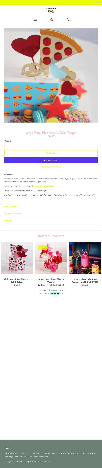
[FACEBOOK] (94, 2)
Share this (8, 220)
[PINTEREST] (97, 2)
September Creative (41, 461)
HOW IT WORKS (10, 207)
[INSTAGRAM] (99, 2)
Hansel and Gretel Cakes (44, 186)
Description (8, 174)
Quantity (8, 141)
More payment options (51, 166)
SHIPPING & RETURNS (13, 214)
